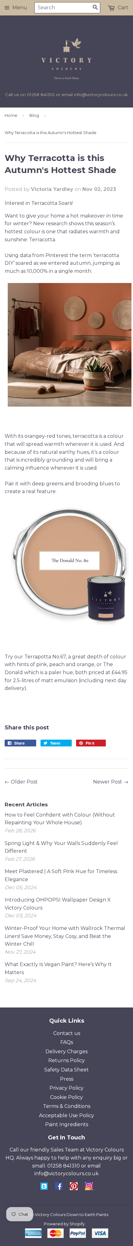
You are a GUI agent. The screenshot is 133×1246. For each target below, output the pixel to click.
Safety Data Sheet (66, 1070)
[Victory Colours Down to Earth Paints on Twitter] (44, 1188)
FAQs (66, 1042)
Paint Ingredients (66, 1124)
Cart (122, 8)
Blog (34, 115)
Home (11, 115)
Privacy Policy (66, 1088)
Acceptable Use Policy (66, 1115)
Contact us (66, 1033)
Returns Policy (66, 1060)
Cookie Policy (66, 1097)
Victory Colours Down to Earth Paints (71, 1214)
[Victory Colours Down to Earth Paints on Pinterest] (74, 1188)
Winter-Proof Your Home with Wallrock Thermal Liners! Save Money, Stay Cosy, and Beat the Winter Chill (65, 936)
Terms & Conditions (66, 1106)
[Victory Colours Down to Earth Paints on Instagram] (89, 1188)
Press (66, 1079)
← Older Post (21, 782)
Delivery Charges (66, 1051)
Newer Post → (110, 782)
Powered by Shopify (64, 1223)
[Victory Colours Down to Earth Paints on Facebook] (58, 1188)
